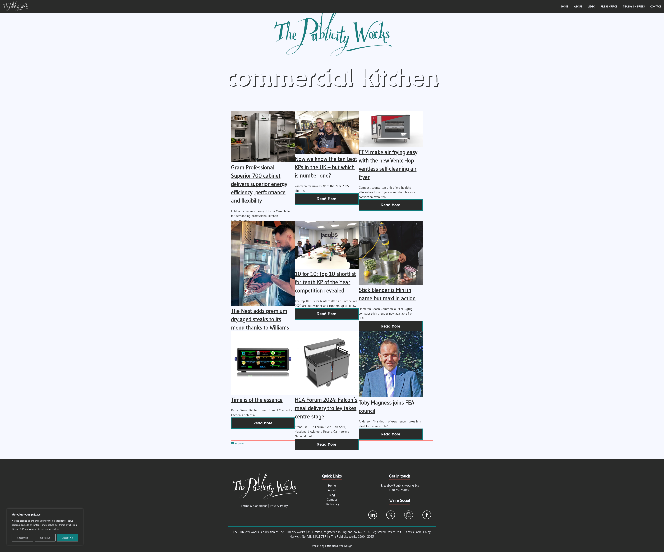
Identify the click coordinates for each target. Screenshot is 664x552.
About (578, 6)
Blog (332, 495)
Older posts (237, 443)
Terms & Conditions (254, 506)
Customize (22, 537)
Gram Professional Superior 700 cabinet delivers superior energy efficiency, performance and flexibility (259, 184)
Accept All (67, 537)
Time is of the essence (257, 399)
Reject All (45, 537)
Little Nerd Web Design (338, 546)
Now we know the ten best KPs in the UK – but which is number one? (326, 167)
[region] (45, 527)
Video (591, 6)
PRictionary (332, 504)
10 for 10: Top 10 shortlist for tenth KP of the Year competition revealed (325, 282)
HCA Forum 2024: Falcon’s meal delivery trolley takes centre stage (326, 408)
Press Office (609, 6)
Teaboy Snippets (634, 6)
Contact (655, 6)
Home (565, 6)
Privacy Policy (279, 506)
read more (326, 198)
